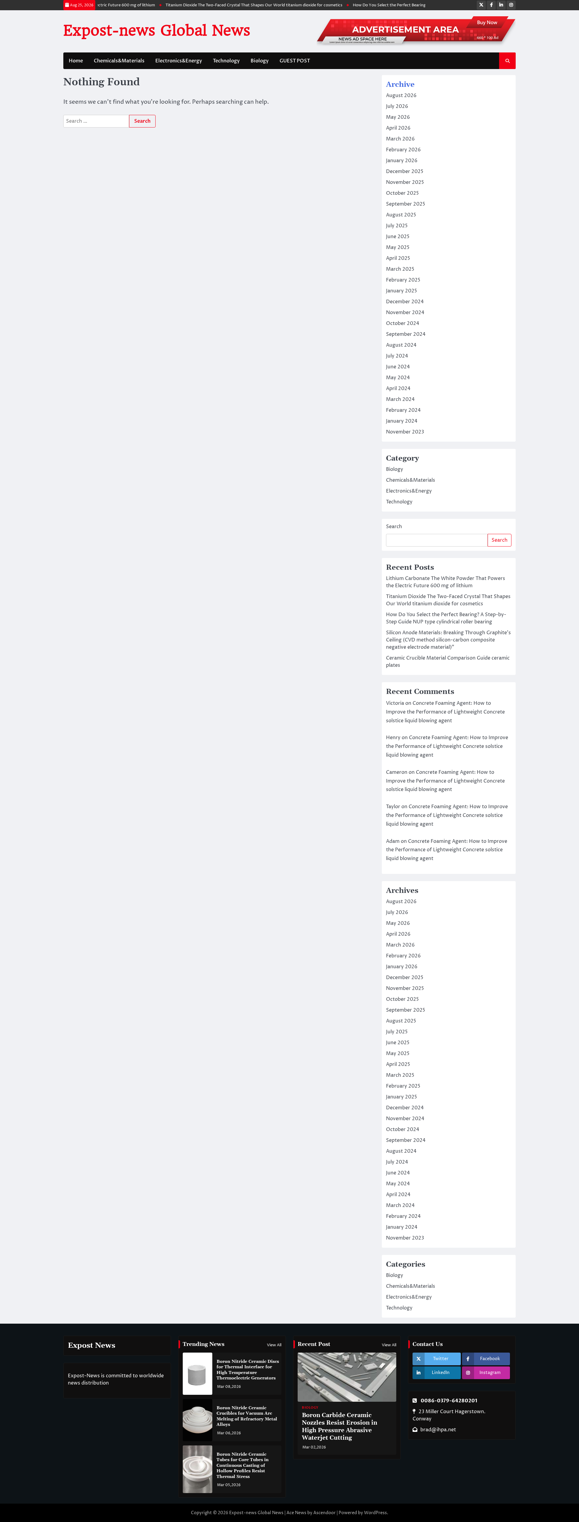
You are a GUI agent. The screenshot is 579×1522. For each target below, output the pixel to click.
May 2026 (398, 117)
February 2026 (403, 150)
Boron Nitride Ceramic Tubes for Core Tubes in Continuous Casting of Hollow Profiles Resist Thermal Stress (243, 1465)
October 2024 (402, 323)
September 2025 (405, 204)
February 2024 (403, 410)
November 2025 (405, 182)
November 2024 (405, 312)
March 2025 (400, 269)
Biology (260, 61)
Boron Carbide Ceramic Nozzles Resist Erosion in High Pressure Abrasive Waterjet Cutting (339, 1427)
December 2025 (404, 171)
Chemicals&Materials (119, 61)
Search (394, 526)
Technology (226, 61)
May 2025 (398, 247)
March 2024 (400, 399)
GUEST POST (295, 61)
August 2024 (401, 345)
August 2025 (401, 215)
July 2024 (397, 356)
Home (76, 61)
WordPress (375, 1513)
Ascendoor (324, 1513)
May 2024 (398, 377)
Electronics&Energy (178, 61)
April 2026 (398, 128)
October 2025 (402, 193)
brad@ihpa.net (438, 1429)
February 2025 (403, 280)
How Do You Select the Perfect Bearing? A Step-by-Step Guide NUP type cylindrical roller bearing (427, 5)
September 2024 (406, 334)
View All (274, 1345)
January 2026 (401, 160)
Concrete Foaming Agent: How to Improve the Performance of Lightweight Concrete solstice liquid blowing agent (445, 712)
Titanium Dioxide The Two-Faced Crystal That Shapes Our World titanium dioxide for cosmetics (238, 5)
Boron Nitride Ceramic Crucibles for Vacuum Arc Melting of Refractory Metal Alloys (247, 1416)
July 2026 (397, 106)
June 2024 (398, 367)
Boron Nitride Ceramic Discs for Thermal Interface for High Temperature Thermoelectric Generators (248, 1370)
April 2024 (398, 388)
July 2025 (397, 225)
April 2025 (398, 258)
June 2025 (398, 236)
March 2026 (400, 139)
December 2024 (405, 301)
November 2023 (405, 432)
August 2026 (401, 95)
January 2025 (401, 291)
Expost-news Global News (156, 30)
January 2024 (401, 421)
